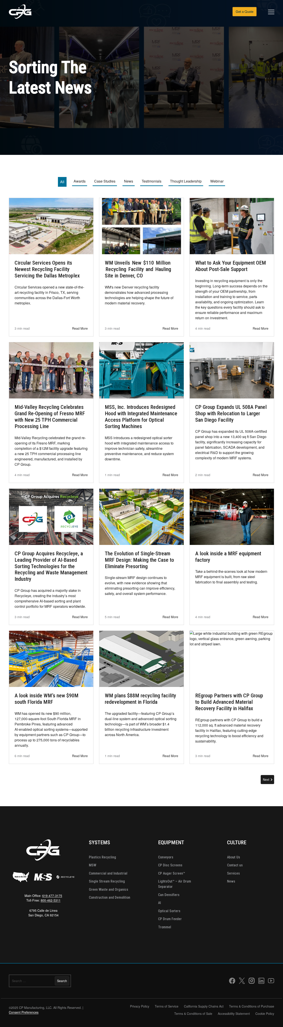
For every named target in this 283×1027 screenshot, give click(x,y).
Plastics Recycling (102, 857)
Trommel (164, 927)
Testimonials (151, 181)
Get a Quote (244, 11)
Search (62, 981)
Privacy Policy (139, 1006)
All (63, 181)
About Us (233, 857)
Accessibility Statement (234, 1013)
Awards (79, 181)
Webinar (217, 181)
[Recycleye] (65, 877)
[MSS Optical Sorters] (43, 877)
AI (159, 903)
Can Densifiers (169, 895)
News (129, 181)
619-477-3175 (52, 895)
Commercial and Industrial (108, 873)
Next (266, 779)
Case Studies (104, 181)
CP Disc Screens (170, 865)
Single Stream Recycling (107, 881)
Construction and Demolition (109, 897)
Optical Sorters (169, 911)
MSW (92, 865)
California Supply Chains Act (204, 1006)
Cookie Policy (264, 1013)
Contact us (235, 865)
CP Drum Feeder (170, 919)
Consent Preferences (23, 1012)
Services (233, 873)
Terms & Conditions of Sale (193, 1013)
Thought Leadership (186, 181)
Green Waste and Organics (108, 889)
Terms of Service (166, 1006)
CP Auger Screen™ (171, 873)
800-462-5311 (51, 900)
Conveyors (165, 857)
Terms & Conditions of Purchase (251, 1006)
